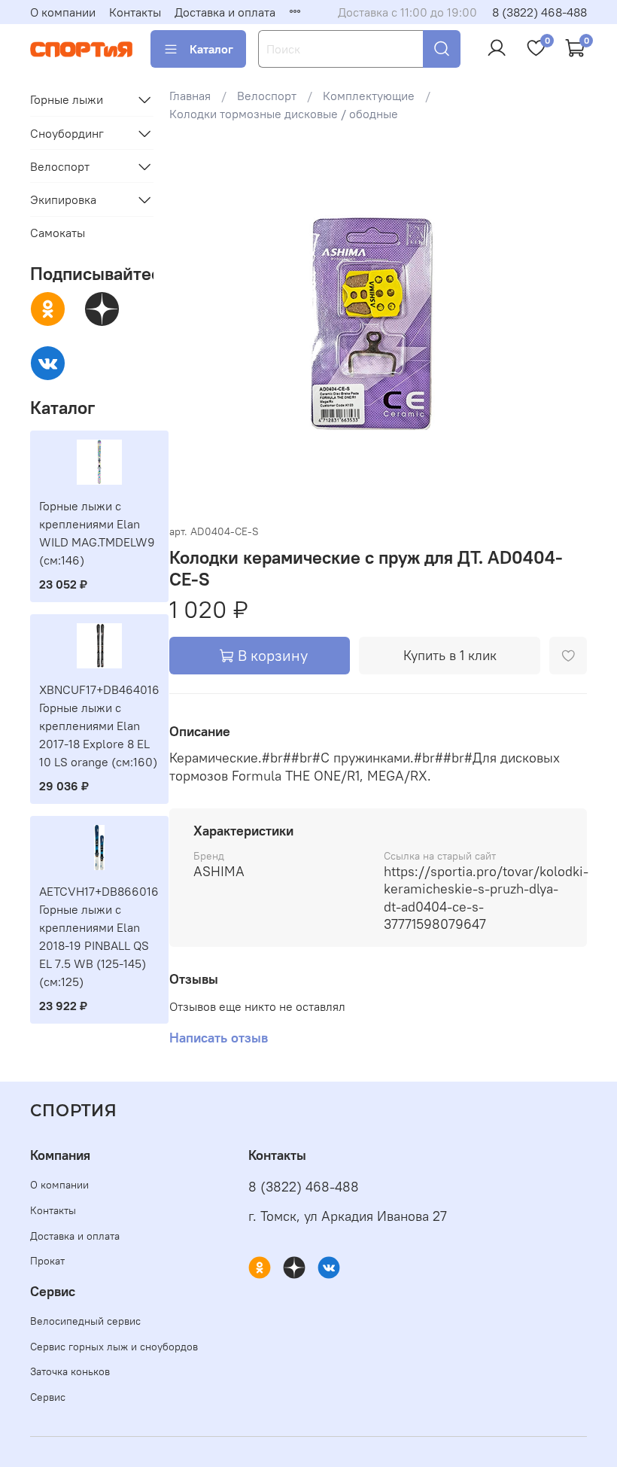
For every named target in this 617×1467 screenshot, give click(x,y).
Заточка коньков (70, 1371)
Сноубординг (67, 133)
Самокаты (57, 232)
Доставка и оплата (225, 12)
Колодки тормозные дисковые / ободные (283, 113)
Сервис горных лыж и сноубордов (114, 1346)
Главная (190, 95)
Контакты (135, 12)
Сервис (47, 1397)
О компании (63, 12)
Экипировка (63, 199)
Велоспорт (266, 95)
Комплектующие (369, 95)
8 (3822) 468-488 (539, 12)
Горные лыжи (66, 99)
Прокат (47, 1261)
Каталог (211, 48)
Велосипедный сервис (85, 1321)
